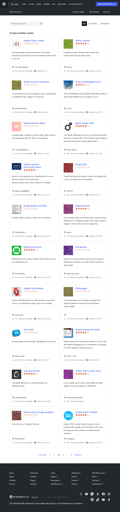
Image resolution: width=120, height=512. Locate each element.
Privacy (12, 484)
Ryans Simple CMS (84, 123)
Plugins (33, 480)
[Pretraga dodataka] (41, 23)
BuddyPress (98, 484)
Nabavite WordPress (106, 4)
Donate (75, 480)
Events (74, 477)
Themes (33, 477)
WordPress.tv (57, 484)
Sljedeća (78, 455)
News (11, 477)
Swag (74, 484)
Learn (53, 473)
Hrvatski (35, 497)
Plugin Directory (15, 12)
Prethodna (42, 455)
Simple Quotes (82, 206)
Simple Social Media (33, 288)
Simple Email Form (33, 247)
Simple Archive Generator (36, 82)
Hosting (12, 480)
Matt (95, 477)
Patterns (33, 484)
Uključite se (76, 473)
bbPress (96, 480)
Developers (55, 480)
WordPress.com (99, 473)
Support (54, 477)
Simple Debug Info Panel (87, 329)
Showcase (34, 473)
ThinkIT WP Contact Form (88, 371)
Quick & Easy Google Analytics (39, 412)
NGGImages (81, 288)
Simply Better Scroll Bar (35, 206)
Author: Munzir (82, 40)
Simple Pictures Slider (34, 123)
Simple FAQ (81, 164)
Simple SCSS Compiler (86, 412)
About (11, 473)
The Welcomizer (32, 371)
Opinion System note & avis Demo (32, 165)
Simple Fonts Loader (34, 40)
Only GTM (28, 329)
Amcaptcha (81, 247)
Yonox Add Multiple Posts (88, 82)
